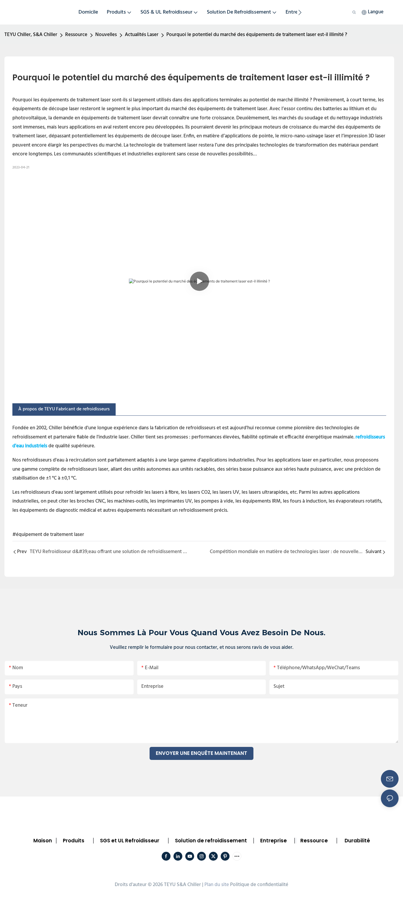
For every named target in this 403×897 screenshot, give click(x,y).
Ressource (76, 35)
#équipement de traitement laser (48, 535)
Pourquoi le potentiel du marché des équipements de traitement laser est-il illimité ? (256, 35)
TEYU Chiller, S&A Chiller (30, 35)
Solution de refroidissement (211, 840)
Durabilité (357, 840)
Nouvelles (106, 35)
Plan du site (216, 885)
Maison (42, 840)
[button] (300, 12)
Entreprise (273, 840)
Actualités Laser (141, 35)
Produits (73, 840)
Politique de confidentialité (259, 885)
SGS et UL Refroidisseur (129, 840)
